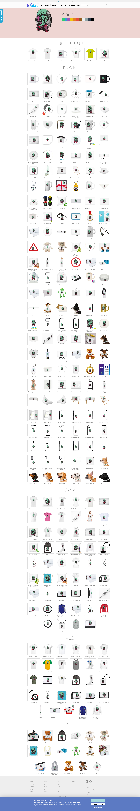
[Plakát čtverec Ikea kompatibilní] (91, 317)
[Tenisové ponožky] (91, 659)
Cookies (88, 792)
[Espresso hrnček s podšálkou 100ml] (77, 103)
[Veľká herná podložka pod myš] (77, 379)
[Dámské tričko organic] (77, 496)
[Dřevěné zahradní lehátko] (77, 165)
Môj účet (88, 794)
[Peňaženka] (63, 587)
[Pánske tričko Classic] (34, 48)
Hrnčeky (31, 781)
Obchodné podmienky (90, 790)
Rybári (59, 791)
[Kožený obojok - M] (49, 470)
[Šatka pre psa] (105, 180)
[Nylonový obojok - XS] (105, 333)
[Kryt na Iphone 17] (63, 409)
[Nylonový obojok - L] (105, 470)
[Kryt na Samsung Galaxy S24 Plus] (91, 440)
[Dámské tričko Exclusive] (35, 511)
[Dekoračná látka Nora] (35, 226)
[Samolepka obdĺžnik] (91, 73)
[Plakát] (63, 149)
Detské (45, 786)
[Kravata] (42, 704)
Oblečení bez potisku (76, 783)
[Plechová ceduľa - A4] (91, 195)
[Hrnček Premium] (63, 48)
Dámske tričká (33, 789)
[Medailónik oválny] (35, 557)
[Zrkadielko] (49, 603)
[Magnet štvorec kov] (63, 119)
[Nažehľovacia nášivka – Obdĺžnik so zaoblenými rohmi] (35, 333)
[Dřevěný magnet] (91, 455)
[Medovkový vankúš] (63, 195)
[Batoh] (49, 542)
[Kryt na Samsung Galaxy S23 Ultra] (63, 455)
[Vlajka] (35, 88)
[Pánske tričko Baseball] (49, 659)
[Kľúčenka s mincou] (77, 180)
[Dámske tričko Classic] (48, 48)
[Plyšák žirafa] (49, 302)
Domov (31, 791)
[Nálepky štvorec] (63, 103)
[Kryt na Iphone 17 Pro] (49, 317)
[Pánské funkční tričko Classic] (35, 659)
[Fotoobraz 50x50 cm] (63, 379)
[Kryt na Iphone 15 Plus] (91, 424)
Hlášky (45, 784)
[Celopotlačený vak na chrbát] (49, 572)
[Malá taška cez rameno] (105, 542)
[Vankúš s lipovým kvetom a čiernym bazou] (77, 241)
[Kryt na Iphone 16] (91, 302)
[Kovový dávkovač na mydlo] (49, 256)
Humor (45, 789)
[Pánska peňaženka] (49, 674)
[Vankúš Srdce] (49, 119)
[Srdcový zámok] (105, 226)
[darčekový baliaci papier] (63, 180)
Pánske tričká (33, 783)
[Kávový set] (105, 165)
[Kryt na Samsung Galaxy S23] (35, 455)
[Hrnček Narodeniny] (91, 272)
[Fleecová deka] (105, 103)
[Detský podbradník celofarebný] (56, 760)
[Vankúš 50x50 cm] (91, 103)
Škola (59, 781)
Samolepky (32, 786)
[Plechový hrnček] (77, 73)
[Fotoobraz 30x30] (35, 165)
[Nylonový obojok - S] (91, 470)
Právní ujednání (43, 34)
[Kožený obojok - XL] (77, 470)
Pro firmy (74, 784)
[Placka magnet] (49, 103)
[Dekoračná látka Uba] (77, 348)
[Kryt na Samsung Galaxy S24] (77, 440)
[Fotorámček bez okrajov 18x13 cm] (49, 287)
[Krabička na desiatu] (77, 210)
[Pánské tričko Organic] (63, 643)
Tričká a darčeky (44, 5)
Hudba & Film (47, 788)
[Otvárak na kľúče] (35, 363)
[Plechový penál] (105, 745)
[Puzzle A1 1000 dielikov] (105, 210)
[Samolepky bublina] (63, 363)
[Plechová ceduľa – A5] (105, 195)
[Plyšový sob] (105, 348)
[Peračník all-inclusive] (35, 730)
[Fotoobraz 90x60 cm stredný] (77, 226)
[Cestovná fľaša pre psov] (105, 287)
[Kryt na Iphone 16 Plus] (105, 409)
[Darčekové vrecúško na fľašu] (35, 379)
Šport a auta (46, 783)
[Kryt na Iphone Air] (91, 409)
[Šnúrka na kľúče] (35, 103)
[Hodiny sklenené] (77, 134)
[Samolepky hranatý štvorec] (49, 134)
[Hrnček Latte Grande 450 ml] (49, 180)
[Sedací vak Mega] (63, 394)
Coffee (59, 789)
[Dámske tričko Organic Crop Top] (105, 511)
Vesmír (59, 793)
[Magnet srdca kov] (91, 241)
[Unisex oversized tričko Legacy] (91, 496)
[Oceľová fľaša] (49, 165)
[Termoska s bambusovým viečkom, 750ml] (63, 256)
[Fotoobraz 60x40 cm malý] (91, 165)
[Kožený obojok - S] (35, 470)
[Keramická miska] (49, 363)
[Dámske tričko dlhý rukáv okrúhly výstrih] (105, 603)
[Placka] (63, 88)
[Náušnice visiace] (49, 587)
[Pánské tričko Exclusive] (77, 643)
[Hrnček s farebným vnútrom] (91, 88)
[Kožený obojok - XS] (105, 455)
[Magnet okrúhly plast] (63, 333)
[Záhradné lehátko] (105, 394)
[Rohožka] (105, 241)
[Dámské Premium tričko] (63, 496)
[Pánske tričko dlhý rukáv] (105, 659)
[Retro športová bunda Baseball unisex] (63, 603)
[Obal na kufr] (91, 379)
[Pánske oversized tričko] (49, 526)
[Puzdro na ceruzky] (42, 760)
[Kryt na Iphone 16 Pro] (35, 424)
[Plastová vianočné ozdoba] (91, 363)
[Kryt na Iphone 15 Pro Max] (49, 272)
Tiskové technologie (90, 789)
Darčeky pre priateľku (62, 796)
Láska (45, 781)
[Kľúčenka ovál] (105, 557)
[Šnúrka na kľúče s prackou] (49, 333)
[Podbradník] (49, 745)
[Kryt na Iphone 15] (63, 424)
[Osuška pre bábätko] (77, 730)
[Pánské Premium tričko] (77, 48)
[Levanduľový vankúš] (49, 210)
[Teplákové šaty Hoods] (77, 618)
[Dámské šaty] (91, 511)
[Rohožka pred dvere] (105, 88)
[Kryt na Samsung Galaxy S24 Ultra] (105, 440)
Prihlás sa (93, 5)
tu (64, 805)
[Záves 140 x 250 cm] (35, 409)
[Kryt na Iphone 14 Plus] (35, 440)
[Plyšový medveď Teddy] (91, 348)
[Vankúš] (106, 48)
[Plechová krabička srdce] (35, 348)
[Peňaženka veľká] (35, 603)
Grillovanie (60, 783)
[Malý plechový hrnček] (63, 134)
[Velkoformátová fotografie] (35, 317)
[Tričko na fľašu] (49, 348)
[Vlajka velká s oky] (35, 134)
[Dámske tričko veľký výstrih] (63, 511)
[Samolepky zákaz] (77, 256)
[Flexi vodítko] (63, 210)
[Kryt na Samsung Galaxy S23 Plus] (49, 455)
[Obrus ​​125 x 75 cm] (35, 394)
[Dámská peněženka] (91, 618)
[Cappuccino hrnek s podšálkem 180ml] (35, 195)
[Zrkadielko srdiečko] (49, 618)
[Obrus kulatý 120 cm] (77, 394)
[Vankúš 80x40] (77, 149)
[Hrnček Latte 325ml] (91, 119)
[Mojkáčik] (98, 760)
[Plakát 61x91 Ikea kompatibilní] (91, 134)
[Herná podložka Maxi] (77, 195)
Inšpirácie (55, 5)
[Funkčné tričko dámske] (77, 557)
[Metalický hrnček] (105, 302)
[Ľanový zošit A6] (49, 379)
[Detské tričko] (92, 48)
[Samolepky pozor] (35, 241)
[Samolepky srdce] (105, 119)
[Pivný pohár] (91, 226)
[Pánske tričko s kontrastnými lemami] (63, 674)
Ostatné (45, 791)
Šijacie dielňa (33, 784)
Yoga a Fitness (61, 784)
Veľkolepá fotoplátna (62, 788)
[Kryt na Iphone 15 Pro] (77, 424)
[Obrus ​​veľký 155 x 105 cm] (91, 394)
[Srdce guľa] (63, 272)
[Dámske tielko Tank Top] (77, 526)
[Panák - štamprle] (77, 363)
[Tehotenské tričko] (77, 572)
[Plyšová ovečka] (49, 241)
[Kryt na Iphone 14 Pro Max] (49, 440)
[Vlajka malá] (105, 134)
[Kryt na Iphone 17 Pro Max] (77, 409)
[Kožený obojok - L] (63, 470)
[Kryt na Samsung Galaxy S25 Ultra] (77, 317)
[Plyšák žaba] (63, 287)
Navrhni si (63, 5)
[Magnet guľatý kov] (49, 149)
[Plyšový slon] (63, 241)
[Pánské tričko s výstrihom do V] (35, 674)
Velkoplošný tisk (75, 781)
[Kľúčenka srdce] (35, 180)
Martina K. (45, 33)
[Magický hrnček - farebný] (49, 195)
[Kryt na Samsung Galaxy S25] (63, 317)
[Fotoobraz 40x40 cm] (91, 149)
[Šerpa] (35, 302)
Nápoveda (88, 785)
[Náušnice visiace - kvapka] (91, 603)
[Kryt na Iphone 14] (105, 424)
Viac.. (31, 793)
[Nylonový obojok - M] (77, 302)
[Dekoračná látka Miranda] (91, 256)
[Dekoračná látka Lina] (35, 287)
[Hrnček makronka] (35, 210)
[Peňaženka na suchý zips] (77, 587)
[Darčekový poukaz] (105, 363)
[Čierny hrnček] (105, 73)
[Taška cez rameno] (105, 572)
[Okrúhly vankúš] (49, 226)
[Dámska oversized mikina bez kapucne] (91, 542)
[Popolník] (105, 272)
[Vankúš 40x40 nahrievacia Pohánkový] (35, 256)
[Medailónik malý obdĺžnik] (63, 618)
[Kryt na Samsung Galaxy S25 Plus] (63, 440)
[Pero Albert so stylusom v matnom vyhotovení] (77, 455)
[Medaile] (91, 210)
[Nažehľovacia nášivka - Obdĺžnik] (63, 165)
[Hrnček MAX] (91, 180)
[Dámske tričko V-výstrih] (49, 511)
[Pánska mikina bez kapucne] (98, 704)
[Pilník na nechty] (91, 587)
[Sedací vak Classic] (49, 394)
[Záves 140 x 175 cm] (49, 409)
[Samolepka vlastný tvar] (77, 88)
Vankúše (32, 788)
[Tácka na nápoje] (91, 333)
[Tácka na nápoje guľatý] (105, 317)
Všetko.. (46, 793)
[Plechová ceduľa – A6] (91, 287)
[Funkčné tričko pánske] (105, 643)
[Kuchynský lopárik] (77, 333)
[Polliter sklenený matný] (35, 119)
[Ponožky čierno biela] (63, 542)
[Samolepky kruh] (63, 73)
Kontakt (98, 5)
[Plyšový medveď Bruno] (49, 730)
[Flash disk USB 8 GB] (63, 226)
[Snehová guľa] (35, 272)
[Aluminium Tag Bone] (77, 287)
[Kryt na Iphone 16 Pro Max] (49, 424)
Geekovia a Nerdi (61, 794)
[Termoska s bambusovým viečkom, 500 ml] (105, 379)
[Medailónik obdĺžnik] (91, 557)
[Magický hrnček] (49, 88)
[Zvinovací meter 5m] (35, 689)
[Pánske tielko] (77, 659)
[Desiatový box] (105, 256)
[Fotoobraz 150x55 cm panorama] (105, 149)
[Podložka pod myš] (77, 119)
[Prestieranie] (63, 302)
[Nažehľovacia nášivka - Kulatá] (35, 149)
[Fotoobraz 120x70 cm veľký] (63, 348)
